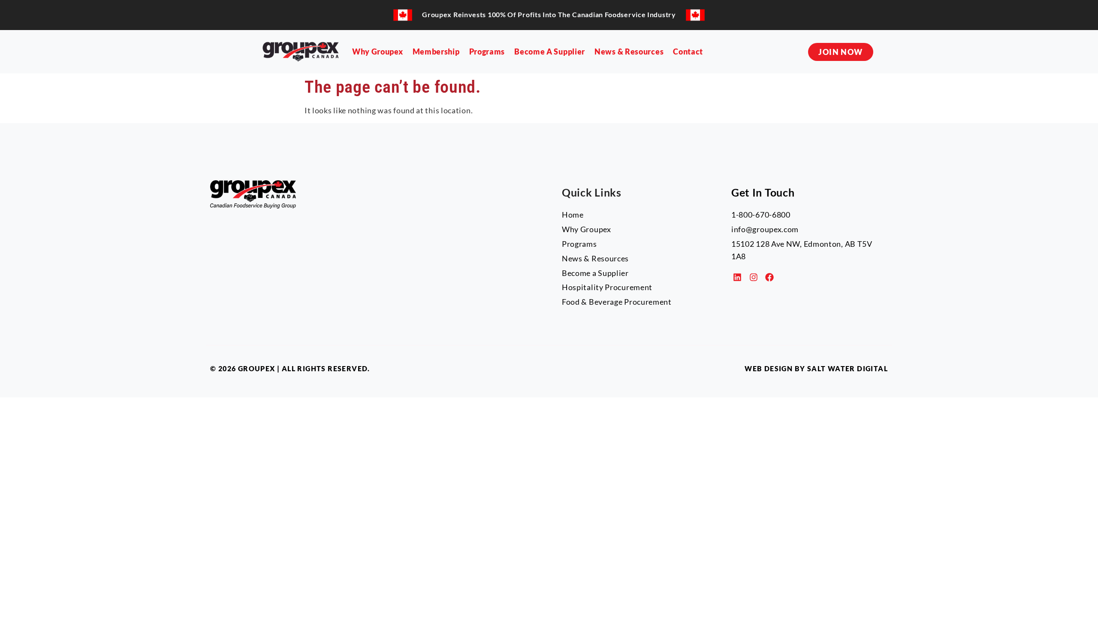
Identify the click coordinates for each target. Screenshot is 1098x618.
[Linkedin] (737, 277)
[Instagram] (754, 277)
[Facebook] (769, 277)
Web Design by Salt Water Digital (816, 368)
